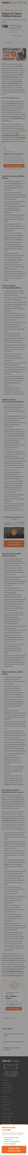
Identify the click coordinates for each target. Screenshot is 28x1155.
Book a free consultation (14, 1149)
